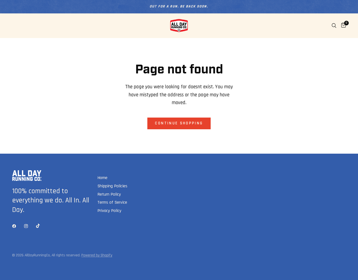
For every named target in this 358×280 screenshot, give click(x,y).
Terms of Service (112, 202)
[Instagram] (29, 226)
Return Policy (109, 194)
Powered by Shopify (96, 255)
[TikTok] (41, 225)
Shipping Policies (112, 186)
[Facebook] (17, 226)
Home (102, 177)
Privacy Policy (109, 210)
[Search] (334, 25)
